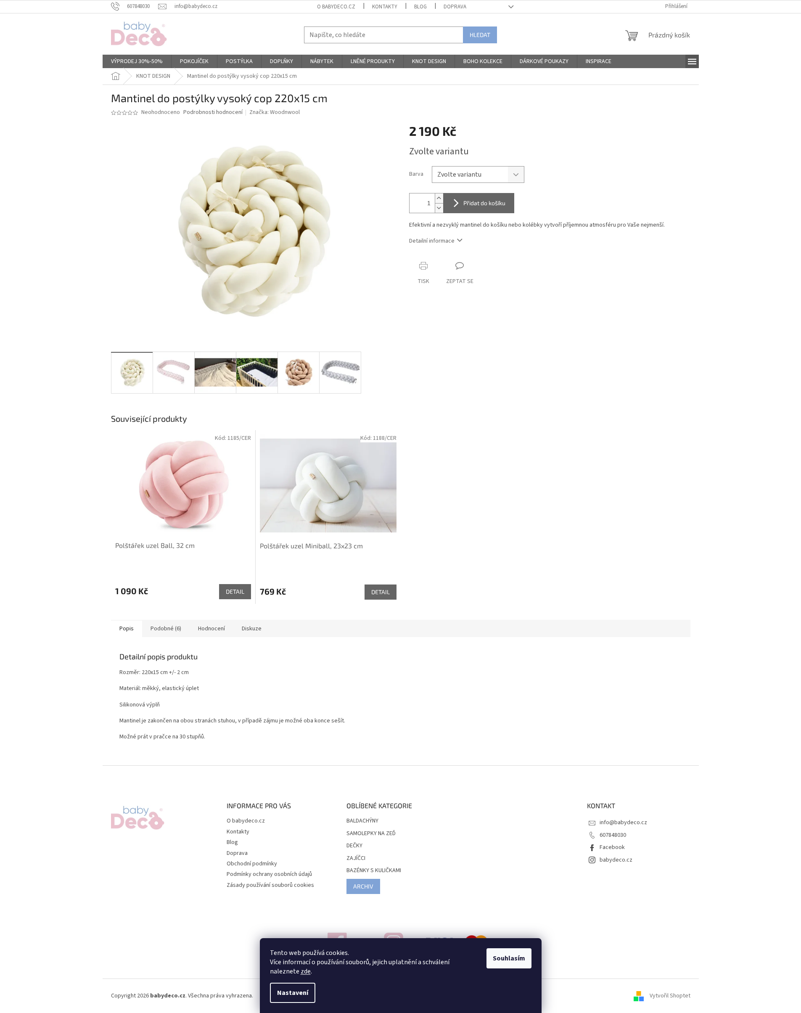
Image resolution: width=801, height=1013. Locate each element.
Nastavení (292, 992)
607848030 (613, 835)
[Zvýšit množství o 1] (439, 198)
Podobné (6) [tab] (166, 628)
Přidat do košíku (484, 202)
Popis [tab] (126, 628)
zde (306, 971)
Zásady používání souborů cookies (270, 885)
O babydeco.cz (336, 7)
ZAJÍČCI (355, 858)
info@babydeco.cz (623, 822)
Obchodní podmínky (252, 864)
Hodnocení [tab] (211, 628)
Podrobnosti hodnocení (213, 112)
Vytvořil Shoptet (670, 996)
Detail (235, 591)
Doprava (455, 7)
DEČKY (354, 846)
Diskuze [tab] (252, 628)
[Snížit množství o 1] (439, 208)
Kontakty (384, 7)
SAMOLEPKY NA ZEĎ (371, 834)
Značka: (274, 112)
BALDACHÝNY (362, 821)
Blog (420, 7)
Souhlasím (509, 958)
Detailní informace (432, 241)
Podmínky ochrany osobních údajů (269, 874)
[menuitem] (137, 61)
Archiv (363, 886)
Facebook (612, 847)
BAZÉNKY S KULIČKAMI (373, 871)
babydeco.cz (616, 860)
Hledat (480, 34)
